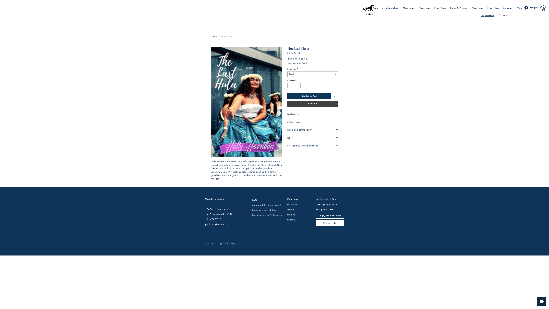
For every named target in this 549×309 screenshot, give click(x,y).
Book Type (292, 69)
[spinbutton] (294, 85)
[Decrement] (289, 85)
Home (214, 35)
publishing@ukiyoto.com (217, 224)
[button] (544, 8)
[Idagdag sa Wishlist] (335, 96)
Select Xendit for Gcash (297, 63)
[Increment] (298, 85)
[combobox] (312, 74)
